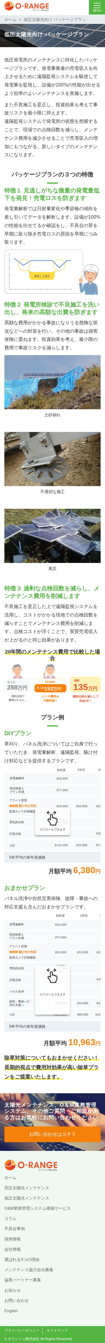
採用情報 (12, 1239)
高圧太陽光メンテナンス (26, 1188)
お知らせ (12, 1290)
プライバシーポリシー (21, 1330)
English (11, 1310)
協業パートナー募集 (22, 1280)
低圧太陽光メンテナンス (26, 1198)
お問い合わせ (16, 1300)
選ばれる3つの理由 (21, 1259)
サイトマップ (57, 1330)
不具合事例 (14, 1228)
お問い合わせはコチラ (52, 1134)
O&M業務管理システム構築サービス (37, 1208)
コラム (10, 1218)
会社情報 (12, 1249)
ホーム (10, 19)
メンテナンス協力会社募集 (28, 1269)
